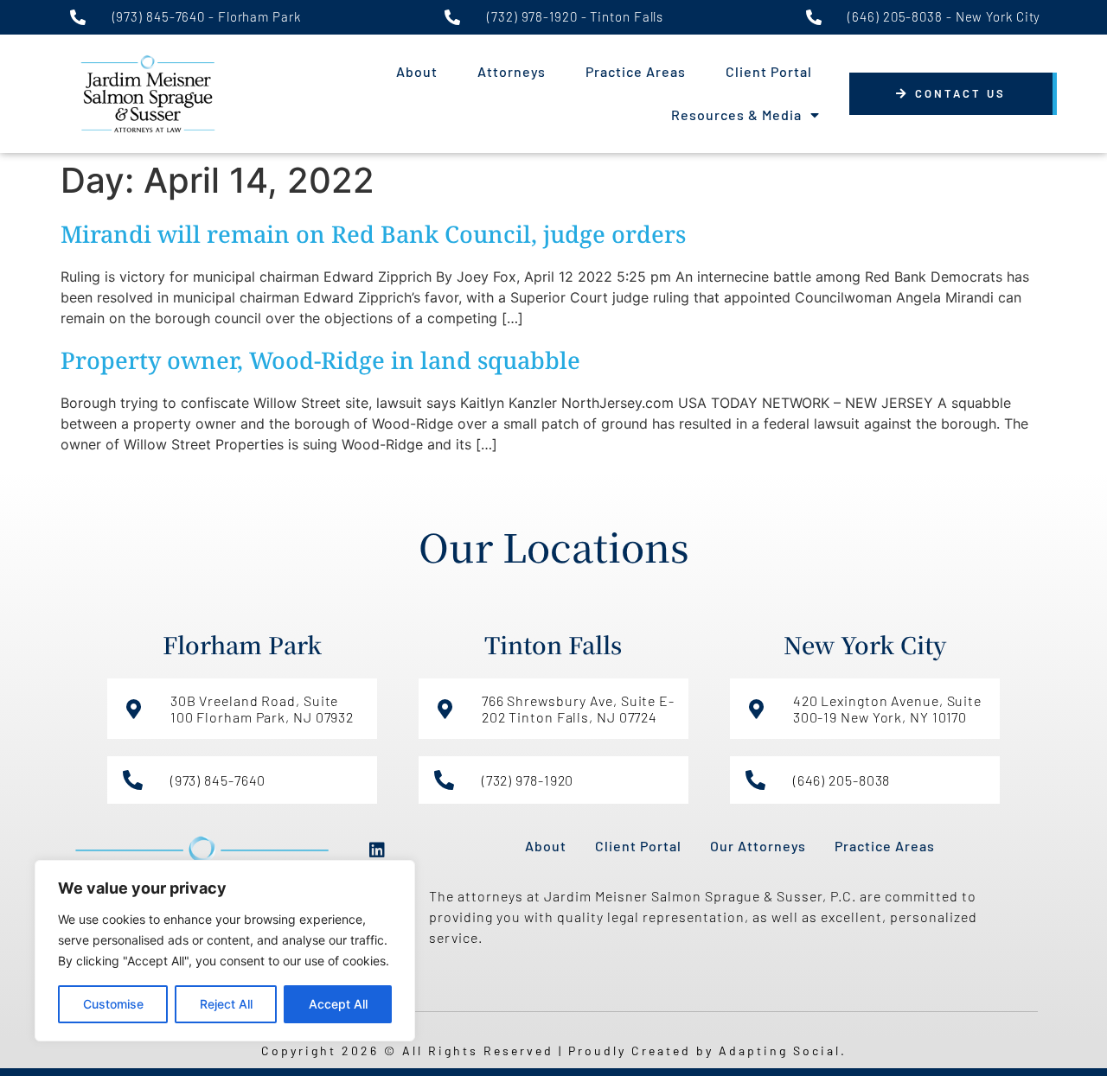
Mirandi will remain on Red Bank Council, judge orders (373, 234)
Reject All (226, 1003)
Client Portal (769, 71)
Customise (113, 1003)
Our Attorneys (758, 845)
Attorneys (511, 71)
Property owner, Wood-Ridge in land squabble (320, 360)
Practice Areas (635, 71)
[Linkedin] (377, 850)
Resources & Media (736, 114)
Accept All (338, 1003)
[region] (225, 950)
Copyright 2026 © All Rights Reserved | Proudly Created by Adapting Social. (554, 1050)
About (417, 71)
